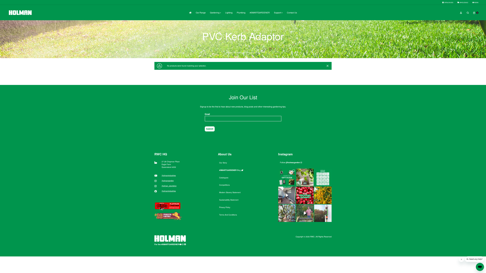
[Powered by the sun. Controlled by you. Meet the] (323, 213)
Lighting (228, 12)
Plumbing (241, 12)
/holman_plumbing (169, 186)
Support (277, 12)
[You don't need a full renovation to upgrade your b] (287, 195)
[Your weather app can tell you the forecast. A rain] (305, 213)
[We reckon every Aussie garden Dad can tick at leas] (323, 177)
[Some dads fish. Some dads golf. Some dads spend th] (287, 177)
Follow (290, 162)
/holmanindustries (169, 175)
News (476, 2)
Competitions (224, 185)
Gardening (214, 12)
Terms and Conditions (228, 214)
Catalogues (448, 2)
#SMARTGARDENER (260, 12)
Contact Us (292, 12)
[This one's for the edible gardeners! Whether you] (305, 195)
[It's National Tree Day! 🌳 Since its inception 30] (287, 213)
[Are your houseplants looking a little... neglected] (305, 177)
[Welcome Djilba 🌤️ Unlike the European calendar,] (323, 195)
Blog (230, 170)
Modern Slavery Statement (230, 192)
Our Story (223, 162)
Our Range (201, 12)
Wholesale (463, 2)
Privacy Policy (224, 207)
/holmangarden (168, 180)
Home (230, 53)
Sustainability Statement (228, 200)
